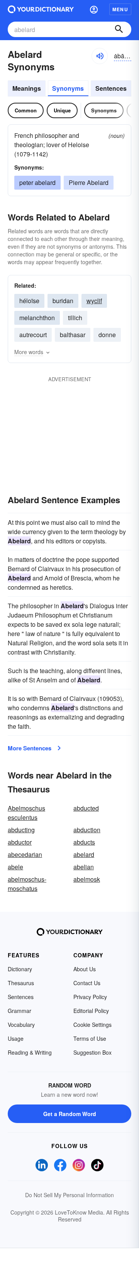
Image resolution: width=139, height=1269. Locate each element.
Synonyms (68, 88)
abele (15, 866)
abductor (20, 842)
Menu (120, 9)
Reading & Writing (30, 1052)
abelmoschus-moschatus (27, 884)
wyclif (94, 300)
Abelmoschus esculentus (26, 813)
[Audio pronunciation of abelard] (100, 56)
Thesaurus (21, 983)
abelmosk (86, 879)
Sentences (111, 88)
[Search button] (119, 29)
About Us (84, 969)
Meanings (26, 88)
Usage (16, 1038)
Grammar (19, 1011)
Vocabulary (21, 1024)
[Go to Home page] (41, 9)
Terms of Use (89, 1038)
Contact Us (86, 983)
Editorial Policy (91, 1011)
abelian (83, 866)
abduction (86, 829)
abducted (86, 808)
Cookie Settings (92, 1024)
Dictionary (20, 969)
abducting (21, 829)
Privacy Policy (90, 997)
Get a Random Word (69, 1114)
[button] (93, 9)
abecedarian (25, 854)
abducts (84, 842)
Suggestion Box (92, 1052)
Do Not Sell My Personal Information (69, 1195)
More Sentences (29, 748)
